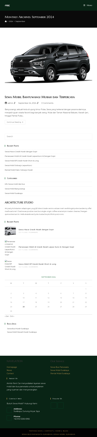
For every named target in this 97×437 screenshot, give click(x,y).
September (20, 21)
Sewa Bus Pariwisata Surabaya (37, 434)
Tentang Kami (35, 431)
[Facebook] (54, 405)
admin (10, 103)
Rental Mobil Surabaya (60, 373)
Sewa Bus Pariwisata (59, 367)
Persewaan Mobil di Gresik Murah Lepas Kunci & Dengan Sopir (30, 156)
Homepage (12, 367)
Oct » (12, 316)
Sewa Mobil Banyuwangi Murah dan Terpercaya (40, 97)
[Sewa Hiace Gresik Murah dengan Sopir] (10, 230)
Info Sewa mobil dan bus (15, 184)
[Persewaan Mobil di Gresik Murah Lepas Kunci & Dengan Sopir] (10, 248)
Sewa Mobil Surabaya (13, 193)
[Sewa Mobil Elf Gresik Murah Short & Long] (10, 265)
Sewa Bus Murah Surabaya (18, 329)
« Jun (7, 316)
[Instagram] (61, 405)
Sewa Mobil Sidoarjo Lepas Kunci (18, 165)
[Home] (6, 21)
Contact (10, 373)
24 (24, 307)
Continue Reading (16, 122)
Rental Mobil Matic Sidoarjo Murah (19, 170)
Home (58, 431)
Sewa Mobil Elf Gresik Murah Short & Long (22, 161)
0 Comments (47, 103)
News (9, 370)
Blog (65, 431)
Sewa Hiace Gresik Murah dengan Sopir (21, 152)
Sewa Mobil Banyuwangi (15, 189)
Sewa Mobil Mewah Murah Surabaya (22, 332)
